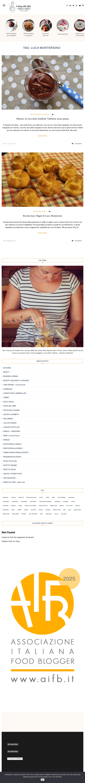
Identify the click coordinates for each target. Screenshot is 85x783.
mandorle (6, 510)
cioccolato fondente (45, 501)
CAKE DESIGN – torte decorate (14, 385)
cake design (61, 497)
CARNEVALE (7, 389)
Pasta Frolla (57, 510)
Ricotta (23, 514)
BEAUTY (6, 372)
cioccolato (33, 501)
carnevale (71, 497)
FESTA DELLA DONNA (11, 410)
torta (41, 514)
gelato (62, 505)
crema (73, 501)
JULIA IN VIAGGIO (9, 423)
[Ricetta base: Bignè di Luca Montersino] (42, 179)
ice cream (69, 505)
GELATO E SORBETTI (11, 414)
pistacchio (6, 514)
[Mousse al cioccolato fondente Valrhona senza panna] (42, 82)
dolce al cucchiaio (30, 505)
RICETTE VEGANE (10, 465)
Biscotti (21, 497)
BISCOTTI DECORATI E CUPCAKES (16, 380)
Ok (42, 779)
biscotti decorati (31, 497)
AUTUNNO (7, 368)
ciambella (24, 501)
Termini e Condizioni (15, 758)
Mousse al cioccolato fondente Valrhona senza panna (42, 118)
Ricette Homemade (10, 461)
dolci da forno (43, 505)
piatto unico (77, 510)
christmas (15, 501)
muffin (19, 510)
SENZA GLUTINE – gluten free (14, 482)
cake (53, 497)
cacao (41, 497)
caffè (47, 497)
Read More (42, 135)
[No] (82, 777)
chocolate (6, 501)
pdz (64, 510)
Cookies (65, 501)
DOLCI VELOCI (8, 402)
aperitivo (5, 497)
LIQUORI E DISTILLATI (11, 427)
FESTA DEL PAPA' (40, 211)
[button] (4, 5)
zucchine (64, 514)
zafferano (49, 514)
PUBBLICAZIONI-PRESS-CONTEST (16, 452)
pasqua (48, 510)
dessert (13, 505)
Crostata (5, 505)
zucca (56, 514)
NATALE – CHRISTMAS (11, 431)
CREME (6, 397)
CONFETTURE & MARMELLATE (14, 393)
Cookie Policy (13, 751)
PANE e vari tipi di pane (11, 435)
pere (69, 510)
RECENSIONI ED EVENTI (12, 457)
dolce (20, 505)
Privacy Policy (13, 744)
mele (13, 510)
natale (26, 510)
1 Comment (78, 143)
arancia (13, 497)
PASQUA (6, 440)
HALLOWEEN (8, 418)
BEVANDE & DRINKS (10, 376)
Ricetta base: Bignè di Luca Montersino (42, 215)
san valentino (33, 514)
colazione (57, 501)
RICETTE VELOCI (9, 469)
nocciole (33, 510)
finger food (53, 505)
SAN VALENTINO (9, 478)
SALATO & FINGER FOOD (12, 473)
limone (77, 505)
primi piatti (15, 514)
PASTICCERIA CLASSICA (40, 114)
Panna (41, 510)
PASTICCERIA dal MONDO (12, 448)
